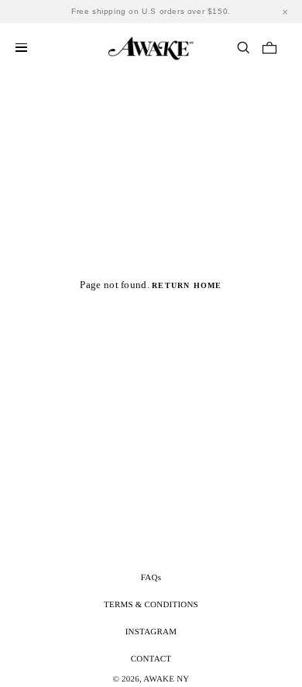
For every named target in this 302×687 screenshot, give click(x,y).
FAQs (151, 577)
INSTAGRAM (151, 632)
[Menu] (21, 47)
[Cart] (269, 47)
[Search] (243, 47)
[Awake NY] (151, 46)
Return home (186, 285)
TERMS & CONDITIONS (151, 605)
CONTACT (151, 659)
